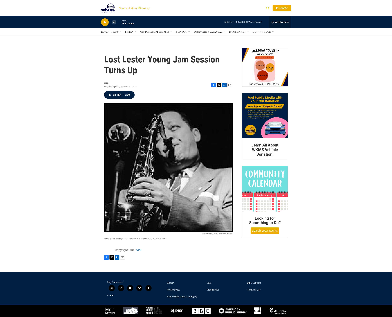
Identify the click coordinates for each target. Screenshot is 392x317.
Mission (170, 283)
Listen (129, 31)
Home (104, 31)
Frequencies (213, 290)
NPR (138, 250)
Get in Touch (262, 31)
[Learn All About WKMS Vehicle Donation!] (265, 115)
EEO (209, 283)
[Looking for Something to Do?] (265, 189)
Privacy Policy (173, 290)
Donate (283, 8)
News (115, 31)
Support (181, 31)
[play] (104, 22)
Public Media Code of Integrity (182, 297)
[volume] (114, 22)
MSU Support (254, 283)
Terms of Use (254, 290)
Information (237, 31)
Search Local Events (265, 230)
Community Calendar (208, 31)
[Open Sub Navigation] (121, 32)
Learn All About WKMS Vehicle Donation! (265, 150)
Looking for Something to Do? (265, 220)
